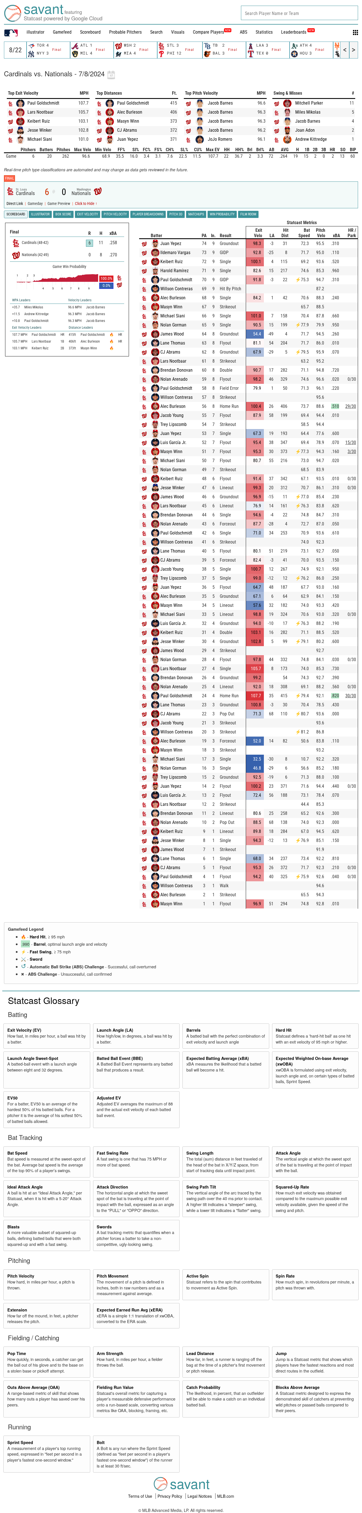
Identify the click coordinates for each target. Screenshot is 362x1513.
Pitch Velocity (20, 1276)
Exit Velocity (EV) (24, 1030)
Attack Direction (112, 1187)
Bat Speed (17, 1153)
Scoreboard (90, 32)
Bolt (101, 1442)
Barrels (193, 1030)
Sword (36, 959)
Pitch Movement (112, 1276)
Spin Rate (285, 1276)
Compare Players (208, 32)
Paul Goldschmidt (43, 103)
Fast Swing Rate (112, 1153)
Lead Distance (200, 1353)
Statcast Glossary (43, 999)
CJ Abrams (127, 130)
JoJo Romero (220, 139)
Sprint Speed (20, 1442)
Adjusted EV (109, 1098)
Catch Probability (203, 1387)
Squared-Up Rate (292, 1187)
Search (156, 32)
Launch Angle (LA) (115, 1030)
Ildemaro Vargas (175, 252)
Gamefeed (62, 32)
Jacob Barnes (220, 103)
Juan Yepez (127, 139)
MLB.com (225, 1496)
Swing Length (200, 1153)
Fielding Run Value (115, 1387)
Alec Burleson (129, 112)
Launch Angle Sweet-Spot (32, 1058)
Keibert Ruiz (38, 121)
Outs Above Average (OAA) (33, 1387)
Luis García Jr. (173, 442)
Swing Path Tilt (201, 1187)
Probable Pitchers (125, 32)
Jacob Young (172, 415)
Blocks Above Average (298, 1387)
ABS (243, 32)
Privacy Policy (170, 1496)
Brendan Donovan (176, 370)
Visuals (177, 32)
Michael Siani (39, 139)
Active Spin (197, 1276)
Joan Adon (305, 130)
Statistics (264, 32)
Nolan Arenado (174, 379)
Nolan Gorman (173, 325)
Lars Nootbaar (40, 112)
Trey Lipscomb (173, 424)
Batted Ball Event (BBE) (120, 1058)
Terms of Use (140, 1496)
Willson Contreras (176, 288)
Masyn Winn (128, 121)
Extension (17, 1310)
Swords (104, 1227)
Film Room (248, 214)
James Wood (172, 334)
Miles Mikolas (307, 112)
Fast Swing (40, 951)
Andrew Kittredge (311, 139)
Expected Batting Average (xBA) (217, 1058)
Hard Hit (38, 937)
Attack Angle (288, 1153)
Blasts (13, 1227)
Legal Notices (200, 1496)
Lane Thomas (172, 343)
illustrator (35, 32)
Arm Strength (110, 1353)
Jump (281, 1353)
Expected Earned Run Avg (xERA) (130, 1310)
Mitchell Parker (309, 103)
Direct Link (15, 203)
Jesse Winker (39, 130)
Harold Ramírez (174, 270)
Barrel (40, 944)
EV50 (12, 1098)
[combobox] (299, 13)
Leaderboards (297, 32)
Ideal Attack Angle (25, 1187)
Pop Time (16, 1353)
